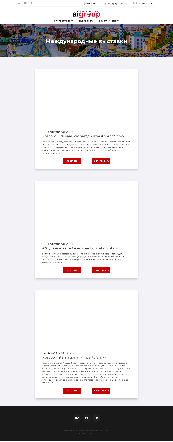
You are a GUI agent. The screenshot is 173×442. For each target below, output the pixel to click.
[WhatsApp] (134, 3)
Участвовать (101, 161)
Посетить (72, 161)
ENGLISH (91, 3)
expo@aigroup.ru (116, 3)
